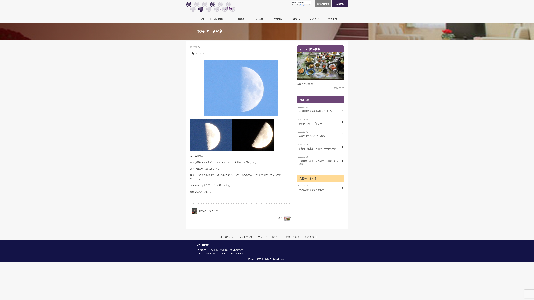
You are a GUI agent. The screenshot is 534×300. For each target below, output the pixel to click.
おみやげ (314, 19)
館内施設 (277, 19)
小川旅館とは (221, 19)
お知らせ (296, 19)
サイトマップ (246, 237)
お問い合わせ (323, 4)
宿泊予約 (340, 4)
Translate (308, 5)
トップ (201, 19)
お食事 (241, 19)
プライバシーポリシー (269, 237)
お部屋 (259, 19)
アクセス (332, 19)
